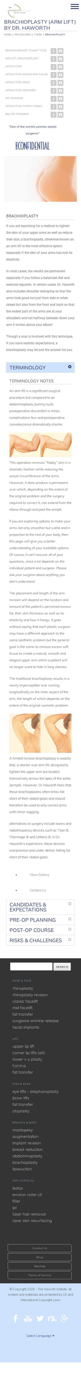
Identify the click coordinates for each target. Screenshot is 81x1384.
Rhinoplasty (22, 988)
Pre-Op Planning (33, 920)
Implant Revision (26, 1142)
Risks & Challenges (36, 940)
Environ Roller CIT (27, 1194)
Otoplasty (20, 1110)
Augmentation (25, 1136)
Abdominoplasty (27, 1155)
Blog (39, 1257)
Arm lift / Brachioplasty (22, 58)
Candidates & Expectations (28, 907)
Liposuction (13, 66)
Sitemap (39, 1266)
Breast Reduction (27, 1149)
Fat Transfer (14, 98)
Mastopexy (22, 1129)
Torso (38, 34)
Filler (16, 1201)
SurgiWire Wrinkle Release (35, 1020)
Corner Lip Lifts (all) (28, 1052)
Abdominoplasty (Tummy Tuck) (26, 50)
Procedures (23, 34)
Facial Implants (25, 1027)
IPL (14, 1207)
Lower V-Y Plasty (27, 1059)
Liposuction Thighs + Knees (23, 106)
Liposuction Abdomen (20, 90)
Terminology (28, 367)
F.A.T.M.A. (19, 1065)
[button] (40, 367)
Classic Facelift (25, 1001)
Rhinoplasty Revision (30, 994)
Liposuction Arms (17, 82)
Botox (17, 1188)
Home (7, 34)
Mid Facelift (22, 1007)
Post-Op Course (32, 930)
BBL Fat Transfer (17, 114)
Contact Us (38, 890)
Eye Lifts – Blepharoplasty (35, 1091)
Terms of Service (39, 1275)
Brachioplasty (55, 34)
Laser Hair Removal (29, 1214)
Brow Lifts (20, 1097)
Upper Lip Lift (23, 1046)
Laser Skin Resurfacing (32, 1220)
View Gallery (39, 875)
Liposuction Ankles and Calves (26, 74)
